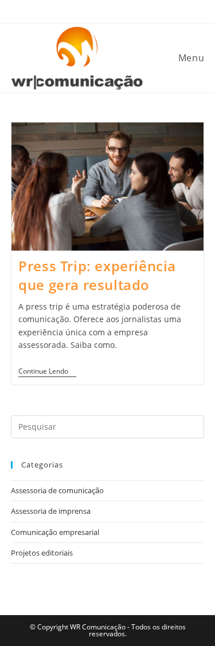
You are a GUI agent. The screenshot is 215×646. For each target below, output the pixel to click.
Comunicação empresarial (55, 532)
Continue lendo (47, 371)
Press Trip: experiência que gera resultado (97, 275)
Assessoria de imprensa (51, 511)
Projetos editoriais (42, 553)
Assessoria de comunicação (57, 490)
